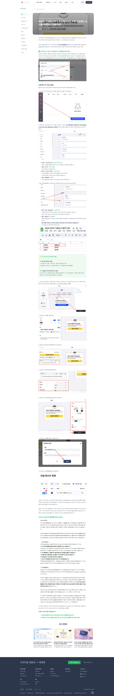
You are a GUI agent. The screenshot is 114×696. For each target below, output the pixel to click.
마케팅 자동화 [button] (39, 2)
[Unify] (25, 2)
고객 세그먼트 (23, 671)
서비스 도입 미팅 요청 (74, 662)
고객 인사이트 (53, 673)
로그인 (82, 2)
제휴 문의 (22, 689)
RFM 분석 (52, 671)
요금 (72, 2)
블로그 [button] (66, 2)
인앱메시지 (22, 673)
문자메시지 (37, 671)
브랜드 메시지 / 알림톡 (39, 673)
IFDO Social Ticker (24, 684)
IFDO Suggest (23, 681)
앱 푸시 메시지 (38, 675)
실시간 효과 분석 (23, 675)
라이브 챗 (37, 681)
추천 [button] (55, 2)
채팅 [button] (60, 2)
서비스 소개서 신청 (87, 662)
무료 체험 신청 (89, 2)
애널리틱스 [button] (48, 2)
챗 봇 (36, 684)
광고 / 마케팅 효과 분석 (54, 675)
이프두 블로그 (68, 671)
